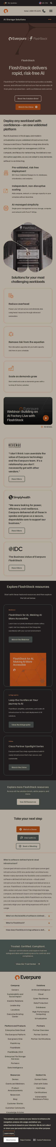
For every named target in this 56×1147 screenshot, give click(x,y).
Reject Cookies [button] (25, 1140)
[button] (42, 1139)
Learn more (9, 1133)
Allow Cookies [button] (11, 1140)
